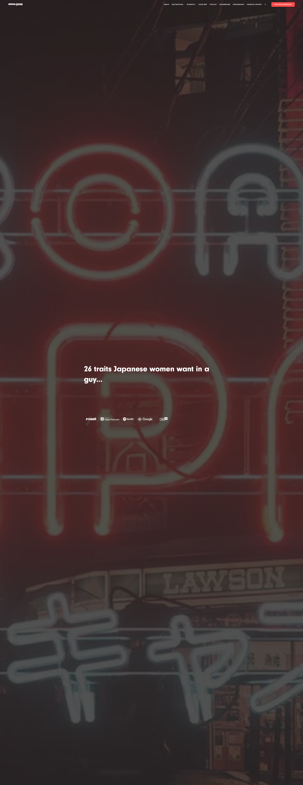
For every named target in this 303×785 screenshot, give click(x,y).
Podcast (213, 4)
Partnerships (238, 4)
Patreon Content (254, 4)
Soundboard (224, 4)
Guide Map (202, 4)
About (166, 4)
